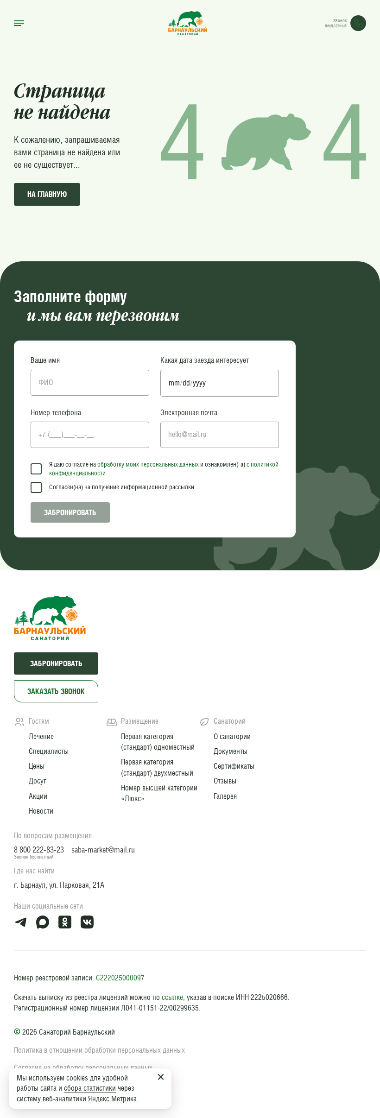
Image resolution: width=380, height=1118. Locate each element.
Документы (230, 751)
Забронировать (70, 512)
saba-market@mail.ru (103, 849)
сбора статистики (90, 1088)
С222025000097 (120, 977)
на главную (47, 194)
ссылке (172, 997)
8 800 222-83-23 (39, 849)
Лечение (41, 736)
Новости (41, 810)
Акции (38, 796)
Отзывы (225, 780)
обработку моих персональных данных (148, 464)
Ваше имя (45, 360)
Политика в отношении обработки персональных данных (99, 1050)
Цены (36, 766)
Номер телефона (56, 412)
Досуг (37, 780)
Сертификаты (234, 766)
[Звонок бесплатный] (358, 23)
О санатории (232, 736)
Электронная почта (188, 412)
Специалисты (49, 751)
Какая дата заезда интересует (204, 360)
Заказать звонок (56, 691)
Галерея (225, 796)
